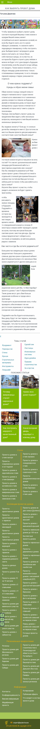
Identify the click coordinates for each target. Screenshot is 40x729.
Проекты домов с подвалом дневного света (10, 559)
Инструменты (8, 366)
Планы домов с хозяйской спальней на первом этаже (31, 626)
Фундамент (6, 345)
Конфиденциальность (11, 695)
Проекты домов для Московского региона (10, 652)
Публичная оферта (30, 694)
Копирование (28, 691)
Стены (4, 353)
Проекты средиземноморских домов (31, 478)
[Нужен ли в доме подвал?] (30, 381)
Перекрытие (7, 349)
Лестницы (29, 348)
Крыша (5, 356)
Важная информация (10, 699)
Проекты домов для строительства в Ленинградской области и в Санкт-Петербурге (31, 650)
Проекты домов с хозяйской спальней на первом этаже (31, 617)
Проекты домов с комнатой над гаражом (9, 619)
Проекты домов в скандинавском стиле (30, 463)
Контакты (6, 692)
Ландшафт (6, 370)
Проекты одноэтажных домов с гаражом (10, 518)
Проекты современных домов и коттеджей (10, 464)
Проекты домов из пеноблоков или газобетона (30, 564)
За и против (29, 368)
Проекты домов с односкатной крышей (30, 517)
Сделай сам (29, 344)
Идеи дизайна (30, 358)
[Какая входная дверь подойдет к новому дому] (30, 418)
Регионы (5, 646)
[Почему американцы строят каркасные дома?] (10, 381)
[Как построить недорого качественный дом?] (10, 418)
